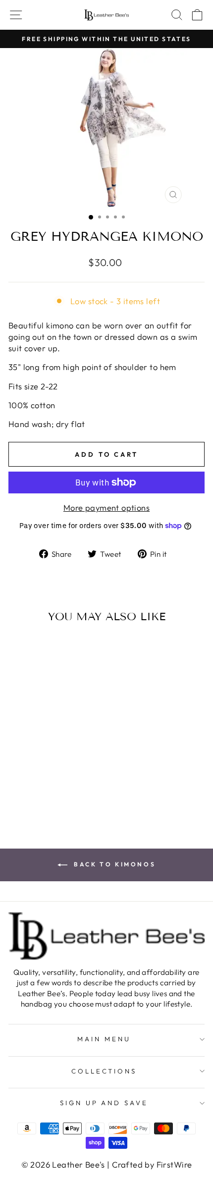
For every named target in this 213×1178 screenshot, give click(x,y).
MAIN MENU (104, 1039)
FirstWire (174, 1164)
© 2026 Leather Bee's (63, 1164)
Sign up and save (104, 1103)
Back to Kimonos (113, 864)
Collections (104, 1071)
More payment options (106, 507)
